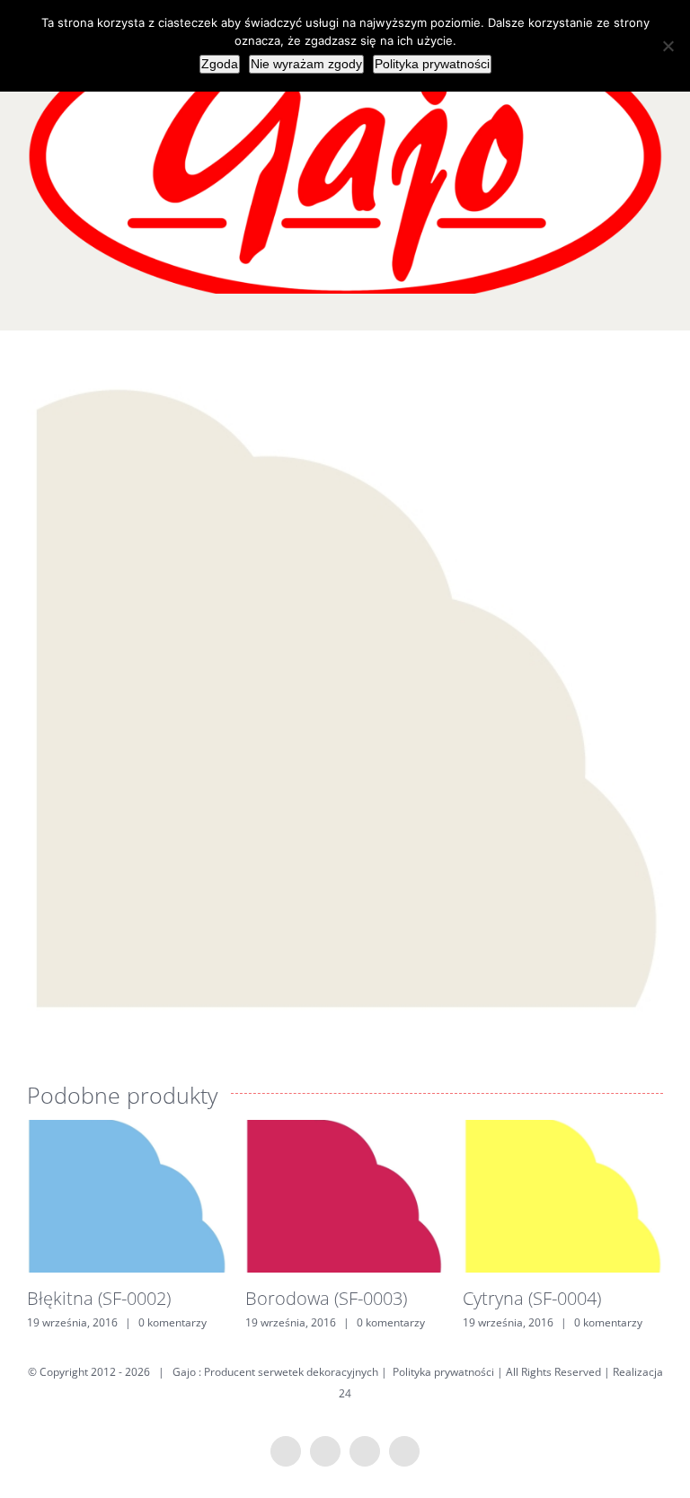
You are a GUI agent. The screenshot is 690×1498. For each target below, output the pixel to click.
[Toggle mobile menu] (656, 303)
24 (345, 1393)
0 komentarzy (172, 1322)
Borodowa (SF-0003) (326, 1298)
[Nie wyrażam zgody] (668, 46)
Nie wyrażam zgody (306, 64)
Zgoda (219, 64)
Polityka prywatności (443, 1371)
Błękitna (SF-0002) (99, 1298)
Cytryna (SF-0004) (532, 1298)
